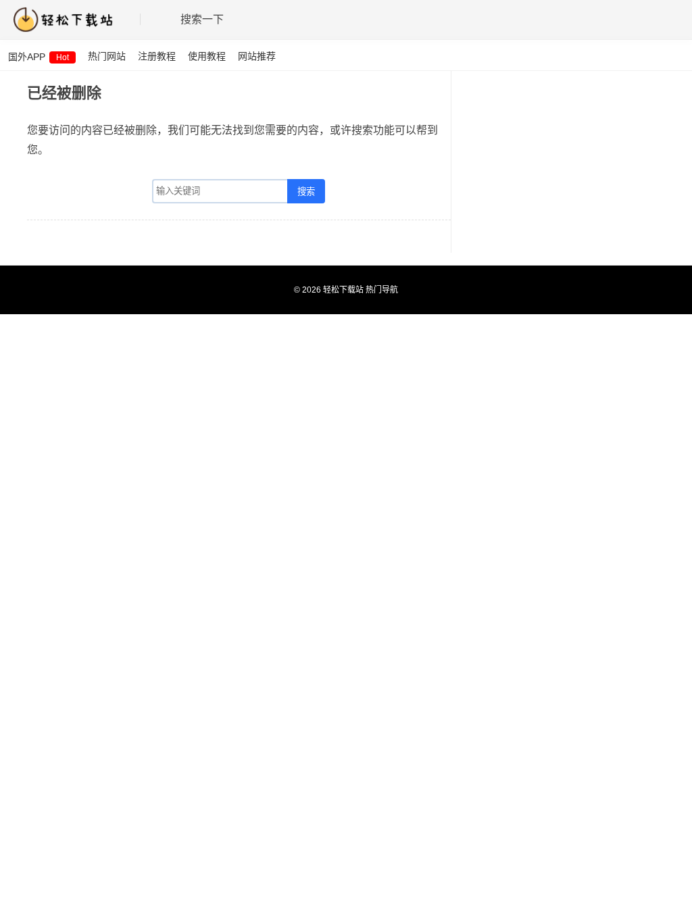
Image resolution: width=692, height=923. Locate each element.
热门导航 (382, 290)
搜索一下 (202, 19)
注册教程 (157, 56)
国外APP (38, 56)
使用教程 (207, 56)
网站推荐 (257, 56)
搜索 (306, 191)
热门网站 (107, 56)
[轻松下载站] (69, 19)
